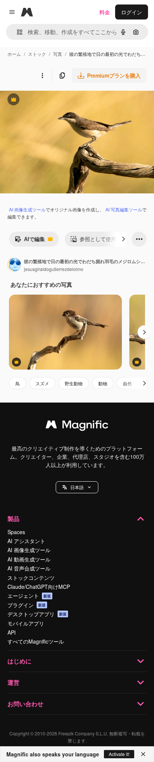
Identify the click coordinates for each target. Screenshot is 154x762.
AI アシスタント (26, 541)
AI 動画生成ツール (28, 559)
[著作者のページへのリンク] (14, 265)
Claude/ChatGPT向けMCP (38, 586)
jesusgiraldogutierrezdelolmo (53, 269)
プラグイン (26, 605)
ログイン (131, 12)
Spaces (16, 532)
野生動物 (74, 383)
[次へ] (123, 239)
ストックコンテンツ (31, 577)
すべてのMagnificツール (35, 641)
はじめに (19, 661)
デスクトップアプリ (37, 614)
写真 (57, 54)
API (11, 632)
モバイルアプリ (25, 623)
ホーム (14, 54)
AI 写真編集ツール (123, 209)
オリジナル (51, 100)
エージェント (29, 595)
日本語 (77, 487)
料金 (104, 12)
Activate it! (119, 754)
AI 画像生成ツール (27, 209)
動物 (102, 383)
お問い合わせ (25, 703)
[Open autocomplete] (16, 32)
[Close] (143, 754)
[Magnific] (77, 426)
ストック (37, 54)
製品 (13, 518)
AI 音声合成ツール (28, 568)
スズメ (42, 383)
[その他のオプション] (42, 75)
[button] (77, 487)
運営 (13, 682)
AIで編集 (30, 240)
